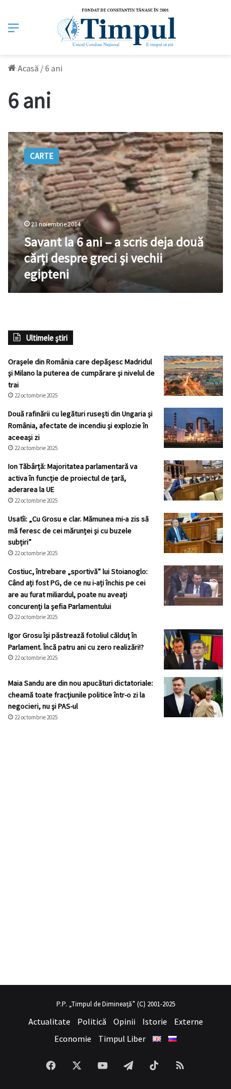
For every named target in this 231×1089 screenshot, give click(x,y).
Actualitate (49, 1021)
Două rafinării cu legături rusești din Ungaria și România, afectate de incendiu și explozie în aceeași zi (80, 425)
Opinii (124, 1021)
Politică (91, 1021)
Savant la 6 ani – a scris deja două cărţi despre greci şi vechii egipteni (114, 257)
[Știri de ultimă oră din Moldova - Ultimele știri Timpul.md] (115, 27)
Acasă (27, 68)
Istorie (154, 1021)
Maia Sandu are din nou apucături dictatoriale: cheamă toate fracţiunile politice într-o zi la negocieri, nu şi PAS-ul (80, 694)
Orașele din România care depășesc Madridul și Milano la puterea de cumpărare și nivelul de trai (81, 373)
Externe (188, 1021)
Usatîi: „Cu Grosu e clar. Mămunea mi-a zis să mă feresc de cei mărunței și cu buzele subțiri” (78, 530)
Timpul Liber (122, 1038)
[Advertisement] (115, 853)
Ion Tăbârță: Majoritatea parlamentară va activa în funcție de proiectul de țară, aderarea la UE (73, 477)
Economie (72, 1038)
